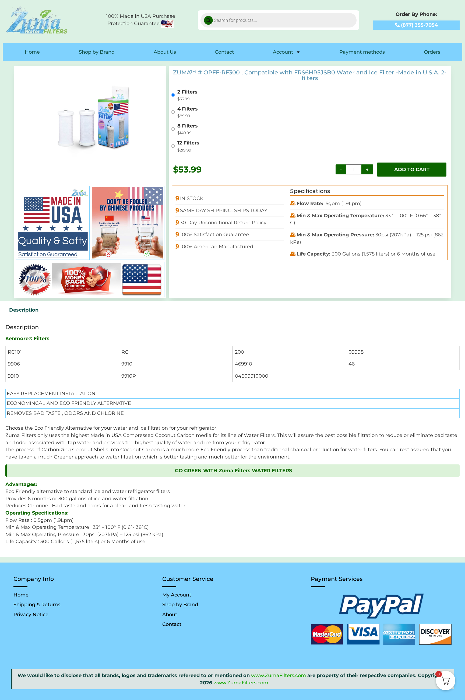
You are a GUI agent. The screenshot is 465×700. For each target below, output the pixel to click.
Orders (432, 52)
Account (283, 52)
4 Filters (187, 108)
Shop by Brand (97, 52)
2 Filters (187, 91)
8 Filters (187, 125)
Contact (224, 52)
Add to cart (411, 169)
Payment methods (362, 52)
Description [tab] (23, 310)
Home (32, 52)
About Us (165, 52)
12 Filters (188, 142)
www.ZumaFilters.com (278, 675)
